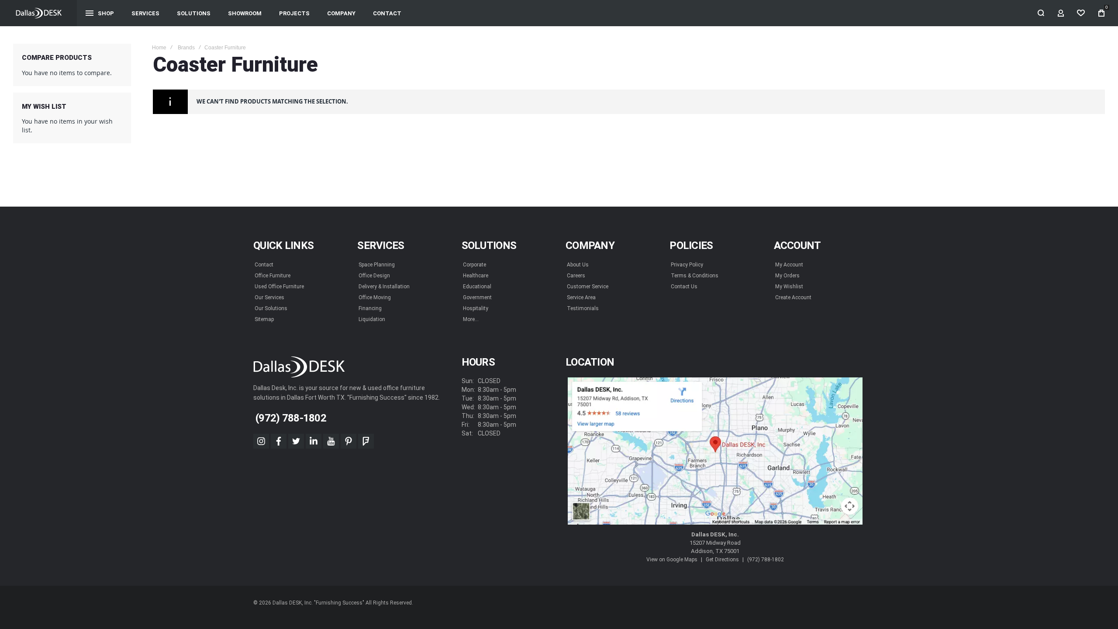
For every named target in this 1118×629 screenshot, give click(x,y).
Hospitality (475, 308)
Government (477, 297)
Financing (370, 308)
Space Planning (377, 265)
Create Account (793, 297)
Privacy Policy (687, 265)
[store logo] (39, 13)
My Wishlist (789, 286)
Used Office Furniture (279, 286)
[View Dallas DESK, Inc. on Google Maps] (715, 451)
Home (159, 48)
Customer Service (587, 286)
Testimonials (583, 308)
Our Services (269, 297)
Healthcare (475, 276)
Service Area (581, 297)
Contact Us (684, 286)
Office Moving (375, 297)
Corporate (474, 265)
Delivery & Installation (384, 286)
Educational (477, 286)
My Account (789, 265)
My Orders (787, 276)
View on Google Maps (671, 559)
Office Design (374, 276)
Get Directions (722, 559)
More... (471, 319)
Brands (186, 48)
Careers (576, 276)
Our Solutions (271, 308)
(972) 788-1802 (765, 559)
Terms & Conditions (694, 276)
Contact (264, 265)
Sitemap (264, 319)
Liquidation (372, 319)
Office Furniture (272, 276)
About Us (578, 265)
